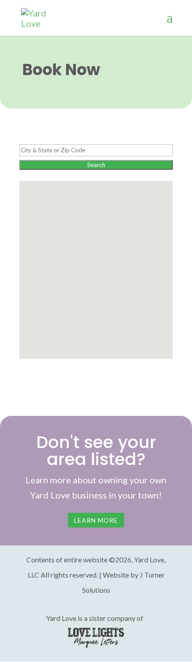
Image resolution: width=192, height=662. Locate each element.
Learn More (96, 520)
